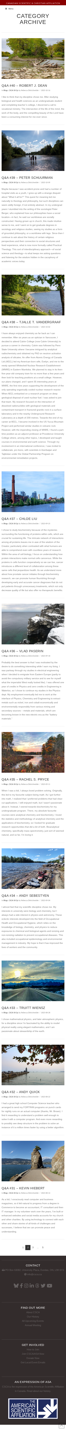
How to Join (33, 1349)
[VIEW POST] (33, 58)
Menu (10, 9)
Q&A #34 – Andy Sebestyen (25, 895)
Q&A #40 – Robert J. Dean (24, 85)
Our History (33, 1316)
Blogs (6, 90)
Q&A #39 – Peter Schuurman (27, 177)
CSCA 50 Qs (13, 90)
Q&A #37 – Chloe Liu (19, 519)
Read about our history (38, 1391)
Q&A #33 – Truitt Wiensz (23, 1008)
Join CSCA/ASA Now (33, 1353)
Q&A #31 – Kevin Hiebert (23, 1188)
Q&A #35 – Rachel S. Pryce (25, 779)
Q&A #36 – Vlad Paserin (22, 651)
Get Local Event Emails (33, 1362)
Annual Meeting (33, 1325)
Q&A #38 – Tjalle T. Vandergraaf (31, 322)
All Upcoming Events (33, 1321)
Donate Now (32, 1358)
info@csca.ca (34, 1274)
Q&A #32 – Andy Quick (21, 1092)
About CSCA (33, 1312)
